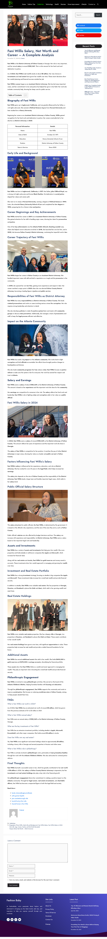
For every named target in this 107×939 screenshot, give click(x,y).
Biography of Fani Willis (15, 825)
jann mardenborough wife (20, 798)
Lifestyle (84, 4)
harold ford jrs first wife (19, 801)
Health (57, 4)
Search (98, 15)
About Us (48, 906)
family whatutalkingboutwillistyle (22, 793)
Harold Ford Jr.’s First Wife (20, 804)
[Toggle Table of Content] (24, 95)
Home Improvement (73, 4)
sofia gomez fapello (18, 796)
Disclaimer (48, 916)
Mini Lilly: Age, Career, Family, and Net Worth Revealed (24, 827)
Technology (49, 4)
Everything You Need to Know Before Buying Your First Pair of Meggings (93, 63)
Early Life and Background (30, 825)
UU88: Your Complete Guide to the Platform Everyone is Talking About (93, 87)
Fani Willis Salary (43, 825)
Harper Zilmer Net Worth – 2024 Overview (21, 829)
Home (24, 4)
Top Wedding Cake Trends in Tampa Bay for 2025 (93, 68)
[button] (97, 4)
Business (63, 4)
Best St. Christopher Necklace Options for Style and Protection (93, 74)
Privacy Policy (49, 909)
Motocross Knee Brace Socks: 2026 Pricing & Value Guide (93, 57)
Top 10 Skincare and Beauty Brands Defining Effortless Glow (92, 52)
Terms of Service (50, 913)
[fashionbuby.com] (10, 4)
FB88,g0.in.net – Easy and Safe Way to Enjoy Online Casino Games (92, 93)
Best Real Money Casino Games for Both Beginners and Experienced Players (92, 80)
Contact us (91, 4)
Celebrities (40, 4)
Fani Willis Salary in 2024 (55, 825)
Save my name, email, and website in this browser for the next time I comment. (34, 880)
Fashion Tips (31, 4)
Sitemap (47, 924)
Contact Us (48, 920)
